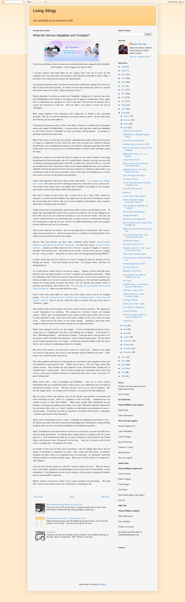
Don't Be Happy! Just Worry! (134, 175)
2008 (123, 67)
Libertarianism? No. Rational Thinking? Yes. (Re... (134, 276)
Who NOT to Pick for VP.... (134, 244)
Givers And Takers (130, 311)
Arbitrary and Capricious (132, 131)
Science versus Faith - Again (134, 304)
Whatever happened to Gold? (134, 264)
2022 (123, 361)
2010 (123, 75)
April (126, 128)
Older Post (105, 497)
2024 (123, 368)
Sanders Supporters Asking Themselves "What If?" (133, 201)
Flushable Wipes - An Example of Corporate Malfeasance (136, 285)
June (125, 329)
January (127, 116)
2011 (123, 78)
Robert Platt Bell (139, 44)
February (127, 120)
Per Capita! (127, 281)
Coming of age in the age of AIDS (136, 144)
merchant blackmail (65, 245)
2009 (123, 71)
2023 (123, 365)
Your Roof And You (130, 267)
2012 (123, 82)
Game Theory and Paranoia (133, 141)
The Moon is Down (130, 179)
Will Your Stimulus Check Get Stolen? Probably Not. (134, 316)
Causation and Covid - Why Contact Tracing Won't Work (137, 249)
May (125, 325)
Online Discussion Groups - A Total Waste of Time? (66, 518)
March (126, 124)
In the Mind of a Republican (134, 307)
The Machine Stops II (131, 241)
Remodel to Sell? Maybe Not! (134, 219)
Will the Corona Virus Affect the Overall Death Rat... (135, 164)
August (126, 337)
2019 (123, 109)
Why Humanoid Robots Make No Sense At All (64, 505)
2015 (123, 94)
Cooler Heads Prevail (131, 160)
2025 (123, 372)
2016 (123, 97)
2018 (123, 105)
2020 (123, 113)
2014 (123, 90)
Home (72, 497)
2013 (123, 86)
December (128, 352)
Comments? (50, 532)
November (128, 348)
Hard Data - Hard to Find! (133, 290)
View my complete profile (140, 57)
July (125, 333)
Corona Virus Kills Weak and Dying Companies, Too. (137, 184)
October (127, 345)
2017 (123, 101)
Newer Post (38, 497)
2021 (123, 357)
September (128, 341)
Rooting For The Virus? (132, 271)
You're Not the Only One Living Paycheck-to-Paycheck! (135, 236)
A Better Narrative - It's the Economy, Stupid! (133, 295)
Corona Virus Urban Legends (134, 196)
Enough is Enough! (130, 215)
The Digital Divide (130, 300)
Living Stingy (44, 10)
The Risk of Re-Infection (132, 189)
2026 (123, 376)
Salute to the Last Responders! (134, 254)
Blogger (103, 584)
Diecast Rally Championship (134, 212)
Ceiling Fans (128, 321)
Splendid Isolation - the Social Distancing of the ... (134, 170)
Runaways (127, 192)
